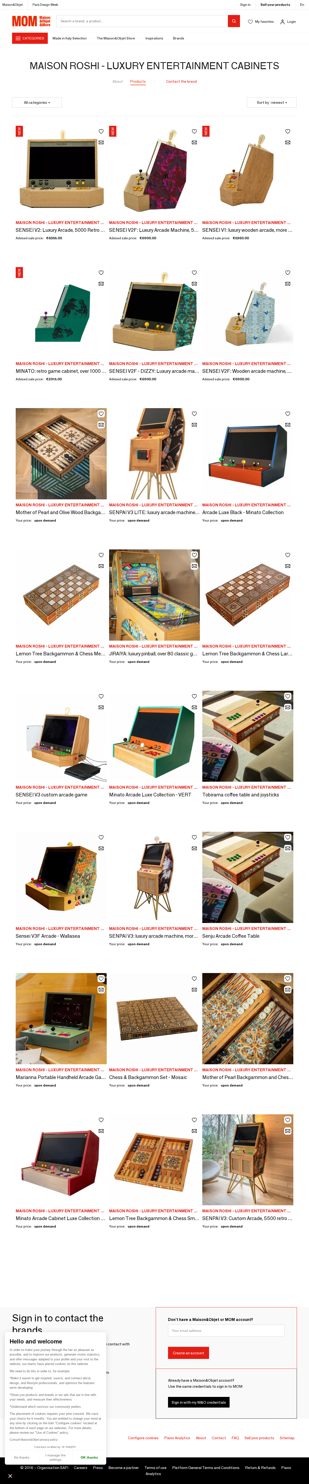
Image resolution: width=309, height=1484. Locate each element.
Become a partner (123, 1467)
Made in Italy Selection (70, 38)
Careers (80, 1467)
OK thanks (89, 1457)
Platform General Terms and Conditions (205, 1467)
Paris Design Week (45, 5)
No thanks (21, 1457)
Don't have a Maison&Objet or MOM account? (210, 1319)
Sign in (245, 4)
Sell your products (275, 4)
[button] (10, 1476)
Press (98, 1467)
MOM (31, 21)
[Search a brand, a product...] (234, 21)
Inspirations (154, 38)
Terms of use (155, 1467)
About (117, 81)
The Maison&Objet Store (116, 38)
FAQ (235, 1438)
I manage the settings (55, 1457)
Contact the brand (181, 81)
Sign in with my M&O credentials (199, 1402)
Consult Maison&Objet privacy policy (34, 1439)
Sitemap (287, 1438)
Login (291, 21)
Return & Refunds (260, 1467)
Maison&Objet (12, 5)
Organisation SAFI (52, 1467)
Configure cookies (143, 1438)
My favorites (264, 21)
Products (138, 81)
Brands (178, 38)
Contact (219, 1438)
